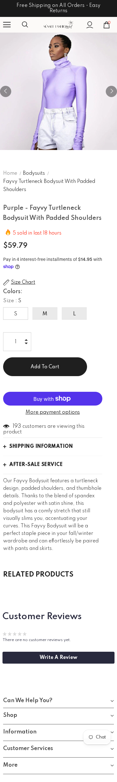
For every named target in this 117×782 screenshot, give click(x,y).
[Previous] (5, 91)
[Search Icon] (31, 25)
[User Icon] (90, 25)
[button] (58, 658)
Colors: (12, 291)
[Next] (111, 91)
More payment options (53, 412)
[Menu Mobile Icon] (7, 24)
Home (10, 173)
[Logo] (58, 24)
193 (16, 426)
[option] (58, 91)
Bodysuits (34, 173)
